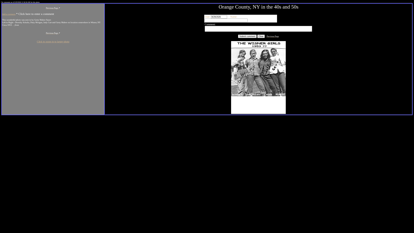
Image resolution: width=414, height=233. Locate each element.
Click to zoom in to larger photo (53, 41)
